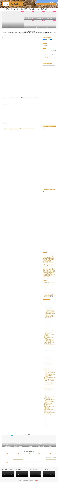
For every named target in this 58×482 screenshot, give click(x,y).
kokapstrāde (48, 260)
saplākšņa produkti (49, 274)
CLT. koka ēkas (47, 255)
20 (47, 57)
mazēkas (44, 272)
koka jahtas (53, 258)
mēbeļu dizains (52, 272)
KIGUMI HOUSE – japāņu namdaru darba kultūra (11, 129)
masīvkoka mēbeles (50, 271)
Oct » (45, 60)
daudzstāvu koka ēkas (48, 32)
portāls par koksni (51, 273)
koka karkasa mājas (29, 32)
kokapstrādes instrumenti (48, 262)
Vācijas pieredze (40, 32)
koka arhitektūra (27, 445)
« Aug (44, 60)
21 (49, 57)
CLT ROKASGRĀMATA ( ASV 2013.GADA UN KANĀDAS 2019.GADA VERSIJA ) (7, 457)
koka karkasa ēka (47, 259)
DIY (47, 256)
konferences (54, 270)
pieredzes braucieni (45, 273)
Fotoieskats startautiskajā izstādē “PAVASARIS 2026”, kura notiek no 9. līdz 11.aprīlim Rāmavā (7, 445)
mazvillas (54, 271)
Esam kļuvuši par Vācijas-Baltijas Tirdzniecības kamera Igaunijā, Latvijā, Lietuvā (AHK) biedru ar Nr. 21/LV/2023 (20, 128)
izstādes (44, 257)
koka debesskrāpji (50, 258)
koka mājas (21, 445)
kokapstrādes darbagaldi (47, 261)
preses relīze (45, 274)
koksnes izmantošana (48, 270)
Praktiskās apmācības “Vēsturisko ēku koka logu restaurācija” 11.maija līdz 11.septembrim (28, 18)
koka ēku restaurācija (48, 268)
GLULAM (52, 32)
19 (45, 57)
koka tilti (54, 263)
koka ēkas (33, 20)
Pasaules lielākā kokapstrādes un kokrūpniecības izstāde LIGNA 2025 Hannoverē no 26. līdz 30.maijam (40, 443)
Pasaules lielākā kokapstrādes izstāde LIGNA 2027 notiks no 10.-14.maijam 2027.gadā (50, 18)
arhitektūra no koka (47, 254)
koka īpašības (53, 268)
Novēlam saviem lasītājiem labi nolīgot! (48, 282)
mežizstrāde (47, 272)
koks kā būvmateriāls (34, 32)
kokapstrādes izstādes (46, 263)
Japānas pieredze (48, 257)
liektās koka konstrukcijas (45, 271)
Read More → (7, 462)
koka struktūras (51, 263)
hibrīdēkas (55, 32)
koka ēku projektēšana (24, 32)
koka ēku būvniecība (18, 32)
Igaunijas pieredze (53, 256)
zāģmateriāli (52, 276)
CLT (45, 32)
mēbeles (50, 272)
